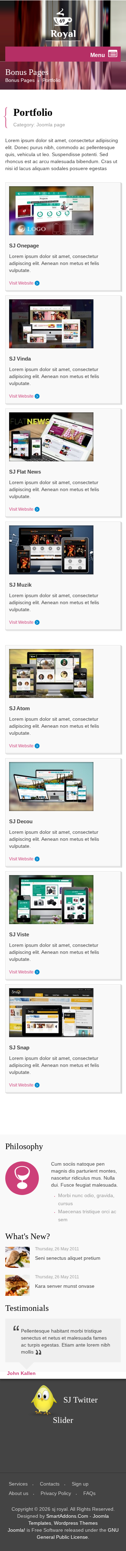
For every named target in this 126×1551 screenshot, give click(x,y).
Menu (98, 55)
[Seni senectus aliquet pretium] (17, 1257)
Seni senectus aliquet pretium (67, 1258)
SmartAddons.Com (67, 1516)
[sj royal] (63, 23)
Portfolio (32, 112)
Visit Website (21, 283)
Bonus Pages (20, 80)
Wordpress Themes (76, 1523)
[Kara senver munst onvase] (17, 1285)
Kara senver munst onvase (64, 1286)
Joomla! (16, 1530)
